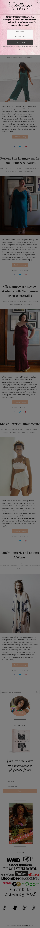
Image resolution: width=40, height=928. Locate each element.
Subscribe (20, 42)
